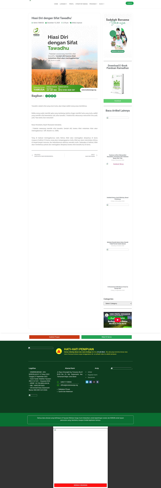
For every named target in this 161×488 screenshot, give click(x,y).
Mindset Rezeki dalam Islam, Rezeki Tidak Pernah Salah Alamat (117, 243)
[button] (46, 96)
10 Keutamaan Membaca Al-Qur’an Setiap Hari (117, 287)
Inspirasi (79, 23)
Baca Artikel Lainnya (118, 110)
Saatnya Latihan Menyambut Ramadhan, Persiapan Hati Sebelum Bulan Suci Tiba (117, 156)
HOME (56, 4)
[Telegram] (87, 382)
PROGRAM (92, 4)
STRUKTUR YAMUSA (82, 4)
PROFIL (71, 4)
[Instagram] (94, 382)
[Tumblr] (97, 382)
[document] (80, 457)
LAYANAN (63, 4)
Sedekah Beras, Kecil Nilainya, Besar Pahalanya (117, 198)
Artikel (74, 23)
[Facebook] (90, 382)
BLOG (101, 4)
